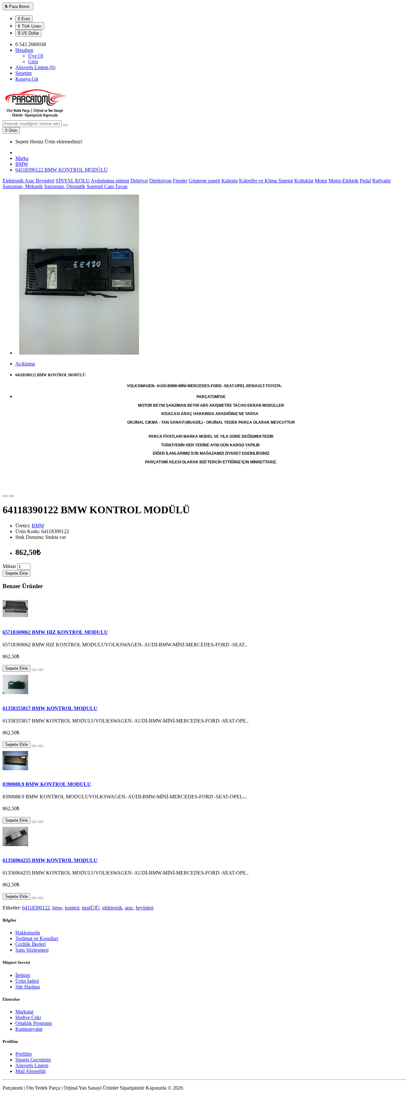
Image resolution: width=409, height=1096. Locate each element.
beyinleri (144, 907)
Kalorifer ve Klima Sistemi (266, 180)
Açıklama (25, 363)
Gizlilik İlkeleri (30, 944)
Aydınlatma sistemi (110, 180)
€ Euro (24, 18)
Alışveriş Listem (31, 1065)
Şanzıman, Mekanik (23, 186)
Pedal (365, 180)
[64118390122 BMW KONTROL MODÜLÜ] (79, 353)
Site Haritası (27, 986)
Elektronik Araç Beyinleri (28, 180)
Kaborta (229, 180)
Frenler (180, 180)
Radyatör (381, 180)
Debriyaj (139, 180)
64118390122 (36, 907)
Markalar (24, 1011)
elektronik (112, 907)
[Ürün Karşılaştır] (11, 496)
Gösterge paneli (204, 180)
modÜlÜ (91, 907)
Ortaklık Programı (33, 1023)
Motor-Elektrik (343, 180)
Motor (321, 180)
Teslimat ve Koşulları (36, 938)
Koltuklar (303, 180)
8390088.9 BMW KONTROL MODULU (47, 784)
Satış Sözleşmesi (32, 950)
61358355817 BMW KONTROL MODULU (50, 708)
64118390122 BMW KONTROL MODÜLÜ (61, 169)
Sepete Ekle (16, 573)
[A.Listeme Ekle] (5, 496)
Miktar (9, 566)
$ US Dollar (28, 33)
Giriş (33, 61)
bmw (57, 907)
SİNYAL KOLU (73, 180)
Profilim (23, 1054)
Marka (21, 158)
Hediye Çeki (28, 1017)
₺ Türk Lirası (30, 26)
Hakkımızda (27, 932)
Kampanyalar (28, 1029)
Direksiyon (160, 180)
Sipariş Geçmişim (33, 1059)
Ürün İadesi (27, 981)
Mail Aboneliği (30, 1071)
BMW (21, 164)
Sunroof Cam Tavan (107, 186)
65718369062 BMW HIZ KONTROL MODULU (55, 632)
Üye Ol (35, 56)
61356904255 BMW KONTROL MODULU (50, 860)
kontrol (72, 907)
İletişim (22, 975)
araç (129, 907)
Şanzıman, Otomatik (64, 186)
